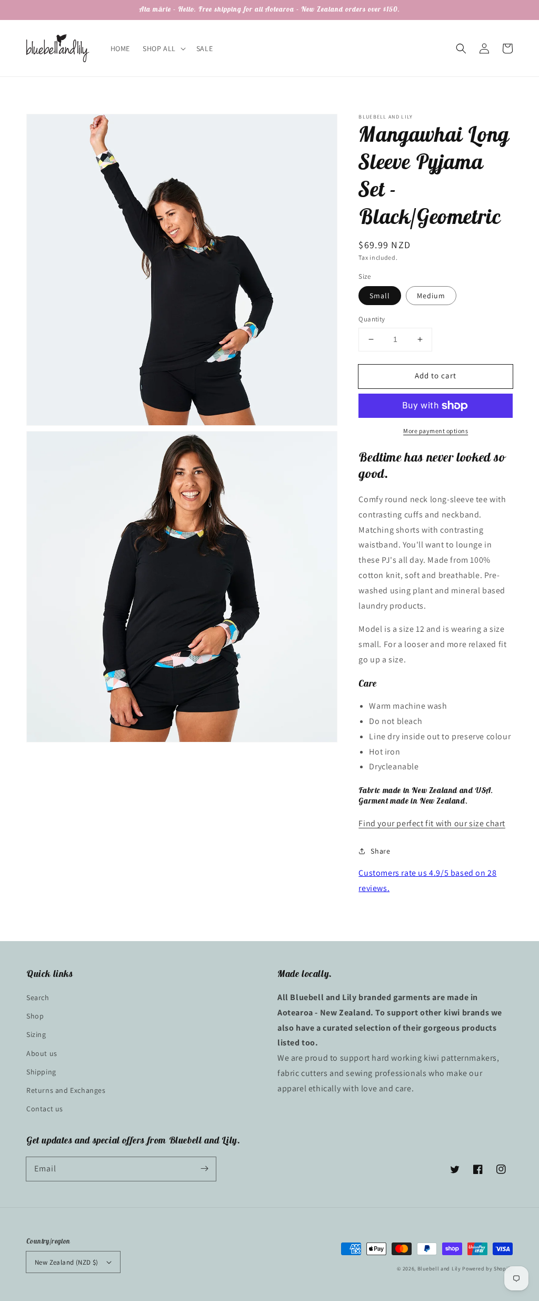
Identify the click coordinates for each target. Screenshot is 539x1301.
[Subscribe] (204, 1168)
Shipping (41, 1072)
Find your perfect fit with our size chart (431, 823)
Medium (431, 295)
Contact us (44, 1108)
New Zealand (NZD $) (66, 1262)
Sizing (36, 1034)
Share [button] (380, 851)
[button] (461, 48)
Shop (35, 1016)
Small (380, 295)
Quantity (371, 319)
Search (37, 997)
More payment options (435, 431)
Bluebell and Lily (439, 1268)
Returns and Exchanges (66, 1090)
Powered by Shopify (487, 1268)
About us (41, 1053)
